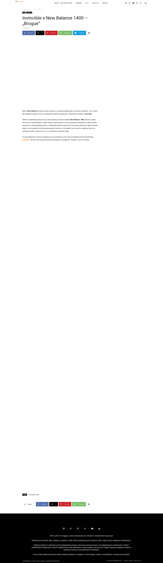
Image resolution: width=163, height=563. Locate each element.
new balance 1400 (33, 494)
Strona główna (26, 9)
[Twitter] (137, 3)
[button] (146, 3)
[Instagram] (126, 3)
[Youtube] (133, 3)
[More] (89, 33)
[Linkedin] (99, 528)
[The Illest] (23, 3)
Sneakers (29, 12)
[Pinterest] (85, 528)
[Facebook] (140, 3)
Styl (34, 9)
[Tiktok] (129, 3)
